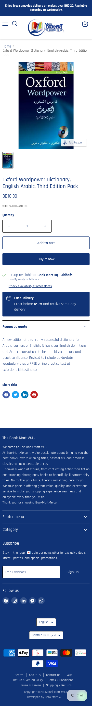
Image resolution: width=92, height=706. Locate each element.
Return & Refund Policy (28, 680)
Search (19, 675)
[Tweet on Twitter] (15, 394)
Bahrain (44, 635)
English (44, 622)
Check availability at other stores (30, 286)
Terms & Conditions (60, 680)
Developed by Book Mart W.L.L (46, 697)
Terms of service (31, 685)
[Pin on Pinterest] (34, 394)
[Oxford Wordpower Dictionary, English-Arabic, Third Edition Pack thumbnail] (8, 160)
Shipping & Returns (59, 685)
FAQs (69, 675)
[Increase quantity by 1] (45, 226)
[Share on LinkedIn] (24, 394)
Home (6, 46)
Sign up (72, 571)
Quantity (8, 215)
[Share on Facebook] (6, 394)
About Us (35, 675)
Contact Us (53, 675)
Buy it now (46, 259)
